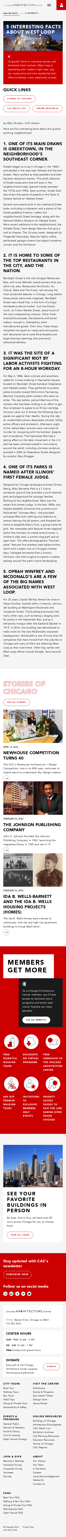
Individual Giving (12, 1464)
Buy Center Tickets (43, 1395)
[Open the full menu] (49, 5)
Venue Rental (40, 1403)
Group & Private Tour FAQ (17, 1505)
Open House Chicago (15, 1439)
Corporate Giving (12, 1468)
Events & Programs (43, 1392)
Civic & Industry (11, 1435)
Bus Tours (8, 1395)
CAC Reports (40, 1447)
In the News (39, 1468)
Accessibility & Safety (15, 1407)
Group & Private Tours (15, 1403)
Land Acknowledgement (46, 1476)
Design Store (40, 1399)
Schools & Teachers (14, 1427)
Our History (39, 1460)
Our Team (38, 1464)
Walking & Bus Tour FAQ (16, 1501)
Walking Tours (11, 1392)
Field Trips (8, 1399)
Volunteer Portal (10, 1530)
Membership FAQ (13, 1509)
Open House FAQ (13, 1512)
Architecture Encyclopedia (47, 1424)
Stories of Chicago (43, 1443)
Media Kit (38, 1480)
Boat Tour (8, 1388)
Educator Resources (44, 1439)
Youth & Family (11, 1431)
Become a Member (13, 1460)
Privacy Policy (28, 1527)
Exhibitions (39, 1388)
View (9, 1350)
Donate (7, 1476)
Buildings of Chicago (44, 1420)
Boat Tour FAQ (11, 1497)
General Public (11, 1423)
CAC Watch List (41, 1428)
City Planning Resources (46, 1436)
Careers (37, 1472)
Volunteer (8, 1472)
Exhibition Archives (43, 1432)
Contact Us (39, 1483)
